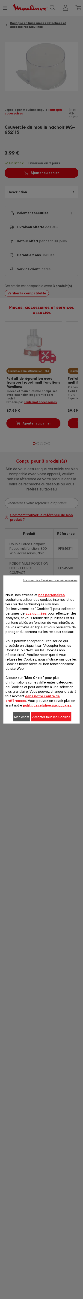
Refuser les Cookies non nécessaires (50, 580)
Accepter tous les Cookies (51, 717)
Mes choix (21, 717)
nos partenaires (51, 595)
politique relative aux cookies (47, 705)
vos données (36, 613)
